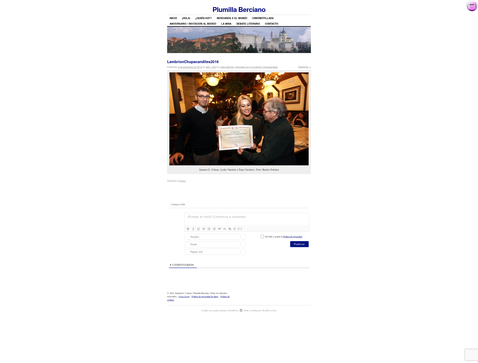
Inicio (173, 18)
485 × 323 (211, 66)
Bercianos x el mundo (232, 18)
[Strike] (203, 229)
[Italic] (193, 229)
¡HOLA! (186, 18)
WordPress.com (269, 310)
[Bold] (188, 229)
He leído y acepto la (283, 236)
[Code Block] (224, 229)
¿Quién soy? (203, 18)
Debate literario (248, 23)
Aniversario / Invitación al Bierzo (193, 23)
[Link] (229, 229)
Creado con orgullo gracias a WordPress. (220, 310)
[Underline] (198, 229)
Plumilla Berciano (239, 9)
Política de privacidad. (292, 236)
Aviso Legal (184, 296)
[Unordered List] (214, 229)
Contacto (271, 23)
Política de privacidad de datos (205, 296)
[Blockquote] (219, 229)
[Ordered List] (209, 229)
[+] (240, 228)
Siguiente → (304, 66)
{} (234, 228)
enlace (182, 180)
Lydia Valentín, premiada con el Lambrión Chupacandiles (249, 66)
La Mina (226, 23)
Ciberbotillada (263, 18)
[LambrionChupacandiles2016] (239, 118)
